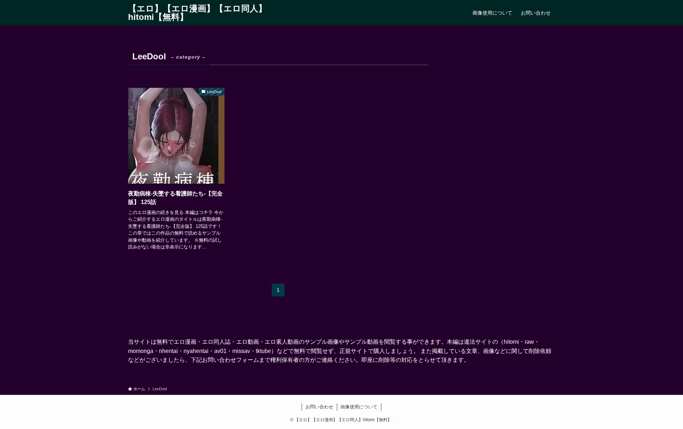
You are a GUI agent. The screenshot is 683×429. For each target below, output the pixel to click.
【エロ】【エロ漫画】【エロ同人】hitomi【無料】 (197, 12)
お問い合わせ (319, 406)
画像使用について (358, 406)
